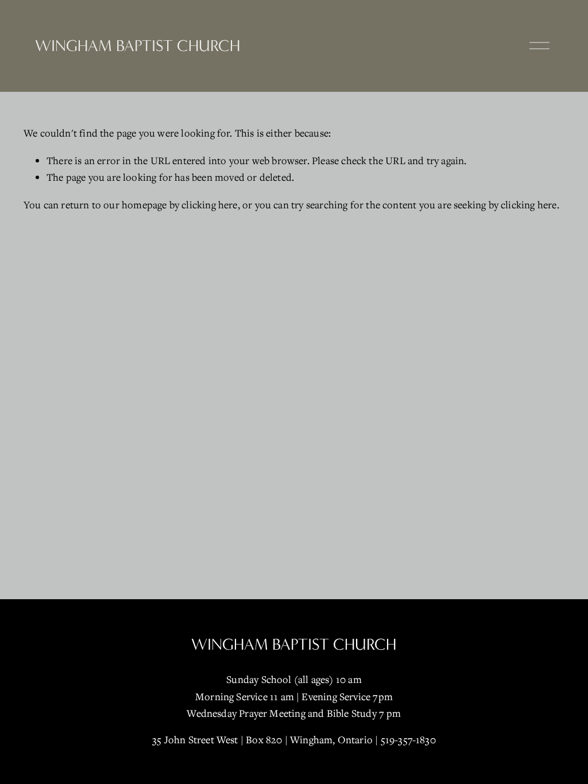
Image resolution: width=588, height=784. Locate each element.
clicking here (209, 204)
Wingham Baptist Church (137, 45)
